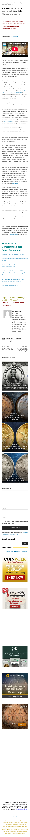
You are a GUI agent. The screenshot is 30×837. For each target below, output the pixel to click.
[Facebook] (4, 551)
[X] (11, 551)
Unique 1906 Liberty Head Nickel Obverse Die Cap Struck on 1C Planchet (15, 417)
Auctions (15, 474)
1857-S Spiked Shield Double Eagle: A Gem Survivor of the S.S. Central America (15, 448)
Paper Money (15, 383)
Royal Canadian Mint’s (9, 121)
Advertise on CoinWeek (17, 813)
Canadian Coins (9, 338)
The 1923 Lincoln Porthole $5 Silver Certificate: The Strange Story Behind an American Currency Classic (15, 387)
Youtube (18, 551)
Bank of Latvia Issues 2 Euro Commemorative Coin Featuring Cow (22, 349)
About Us (4, 813)
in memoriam (18, 338)
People (7, 3)
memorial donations (13, 234)
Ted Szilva (15, 183)
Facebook (7, 551)
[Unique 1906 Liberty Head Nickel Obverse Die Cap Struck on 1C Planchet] (15, 407)
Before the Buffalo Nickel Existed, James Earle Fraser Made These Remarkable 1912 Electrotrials (15, 478)
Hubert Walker (9, 14)
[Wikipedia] (21, 551)
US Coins (14, 444)
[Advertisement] (15, 627)
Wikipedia (24, 551)
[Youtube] (15, 551)
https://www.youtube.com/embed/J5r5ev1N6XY (13, 254)
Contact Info (9, 813)
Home (3, 3)
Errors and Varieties (14, 413)
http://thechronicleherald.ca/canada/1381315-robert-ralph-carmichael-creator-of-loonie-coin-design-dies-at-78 (14, 273)
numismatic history (6, 341)
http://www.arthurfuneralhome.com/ (10, 285)
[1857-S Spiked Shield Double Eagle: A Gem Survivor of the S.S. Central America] (15, 437)
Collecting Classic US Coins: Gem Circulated (7, 349)
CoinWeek (15, 36)
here (12, 222)
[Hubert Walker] (3, 14)
